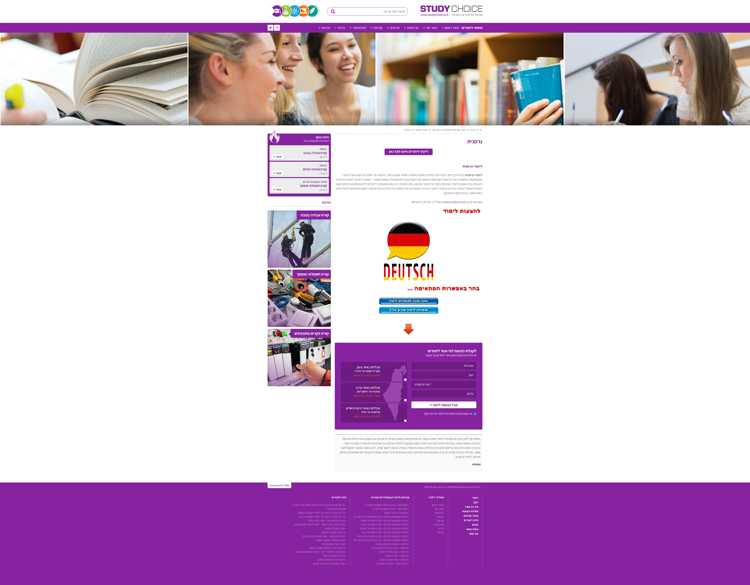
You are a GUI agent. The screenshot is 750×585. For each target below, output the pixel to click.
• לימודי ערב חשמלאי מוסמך (331, 559)
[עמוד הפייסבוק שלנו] (277, 28)
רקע (476, 502)
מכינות (325, 27)
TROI (286, 485)
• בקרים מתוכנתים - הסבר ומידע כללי (327, 520)
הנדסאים (413, 27)
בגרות (341, 27)
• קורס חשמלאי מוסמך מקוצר (331, 540)
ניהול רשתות (390, 513)
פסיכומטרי (359, 27)
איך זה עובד (471, 506)
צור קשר (473, 533)
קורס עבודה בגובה (388, 559)
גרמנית (408, 130)
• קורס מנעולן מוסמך (335, 528)
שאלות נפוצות (470, 511)
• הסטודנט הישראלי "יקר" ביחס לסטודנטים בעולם (321, 552)
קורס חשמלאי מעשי (371, 524)
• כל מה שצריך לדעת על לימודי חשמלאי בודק (322, 516)
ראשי (475, 497)
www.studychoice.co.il (457, 202)
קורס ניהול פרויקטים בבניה (384, 548)
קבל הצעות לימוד (445, 405)
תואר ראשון (452, 27)
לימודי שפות (422, 130)
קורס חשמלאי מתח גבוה (368, 536)
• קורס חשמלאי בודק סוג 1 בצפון (329, 563)
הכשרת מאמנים (385, 563)
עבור (278, 157)
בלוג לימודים (471, 520)
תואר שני (431, 27)
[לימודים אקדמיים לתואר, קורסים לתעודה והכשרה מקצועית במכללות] (451, 15)
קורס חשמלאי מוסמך (370, 528)
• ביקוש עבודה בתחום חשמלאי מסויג (327, 548)
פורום (475, 524)
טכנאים (395, 27)
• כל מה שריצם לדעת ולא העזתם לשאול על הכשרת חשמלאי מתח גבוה (319, 507)
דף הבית (474, 130)
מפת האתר (472, 529)
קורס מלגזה (391, 555)
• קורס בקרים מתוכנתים (334, 544)
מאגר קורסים (471, 515)
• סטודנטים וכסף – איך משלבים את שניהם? (324, 536)
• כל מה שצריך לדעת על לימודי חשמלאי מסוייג (322, 513)
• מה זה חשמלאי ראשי (334, 555)
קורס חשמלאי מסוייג (371, 520)
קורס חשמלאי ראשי (371, 532)
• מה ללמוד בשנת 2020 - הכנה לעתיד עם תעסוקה (320, 524)
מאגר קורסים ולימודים (455, 130)
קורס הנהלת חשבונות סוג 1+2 (380, 505)
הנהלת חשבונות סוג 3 (384, 509)
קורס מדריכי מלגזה (388, 552)
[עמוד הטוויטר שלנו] (270, 28)
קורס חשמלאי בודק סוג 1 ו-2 (367, 516)
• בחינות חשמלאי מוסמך (333, 532)
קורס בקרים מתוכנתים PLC (367, 540)
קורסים (378, 27)
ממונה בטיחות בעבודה (386, 544)
